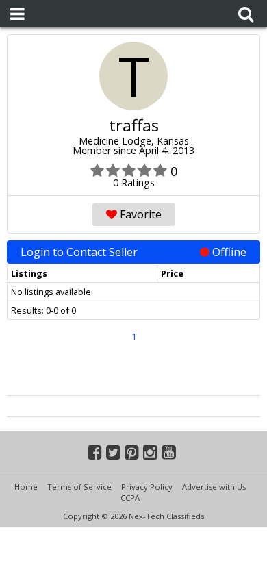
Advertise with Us (214, 486)
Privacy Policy (147, 486)
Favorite (139, 214)
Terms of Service (79, 486)
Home (26, 486)
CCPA (130, 497)
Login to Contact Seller (133, 252)
